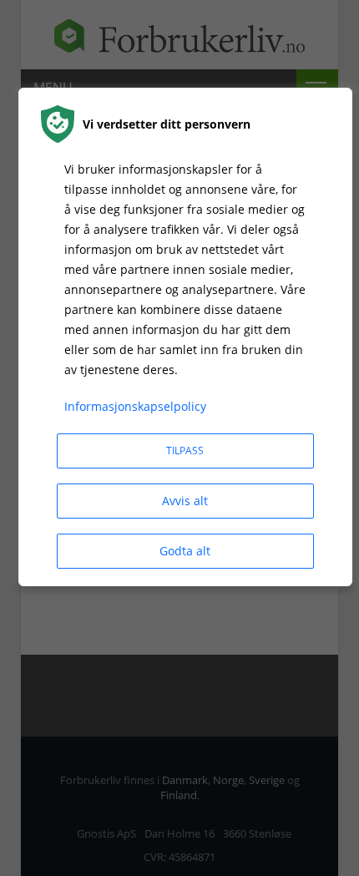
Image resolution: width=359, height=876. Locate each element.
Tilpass (185, 450)
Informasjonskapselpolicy (135, 406)
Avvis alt (185, 501)
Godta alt (184, 551)
